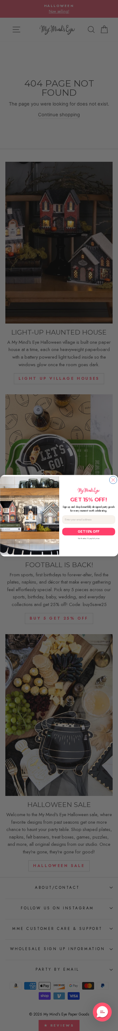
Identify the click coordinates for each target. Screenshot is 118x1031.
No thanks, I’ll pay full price (88, 538)
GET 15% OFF (88, 531)
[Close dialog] (113, 480)
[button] (102, 1012)
